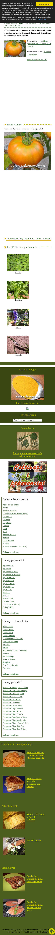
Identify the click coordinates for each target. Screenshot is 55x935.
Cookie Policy (41, 19)
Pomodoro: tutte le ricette (37, 60)
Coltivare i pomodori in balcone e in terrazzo (39, 43)
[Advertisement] (27, 94)
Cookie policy (29, 932)
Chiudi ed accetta (44, 4)
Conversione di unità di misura (38, 929)
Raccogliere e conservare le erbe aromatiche (27, 454)
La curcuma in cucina (27, 403)
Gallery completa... (10, 552)
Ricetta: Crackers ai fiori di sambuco (35, 817)
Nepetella (18, 355)
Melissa (18, 272)
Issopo (18, 327)
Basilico (18, 300)
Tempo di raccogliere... (11, 929)
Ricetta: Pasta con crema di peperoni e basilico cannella (35, 755)
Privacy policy (14, 932)
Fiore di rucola (34, 840)
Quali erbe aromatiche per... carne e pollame (35, 879)
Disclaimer (43, 932)
